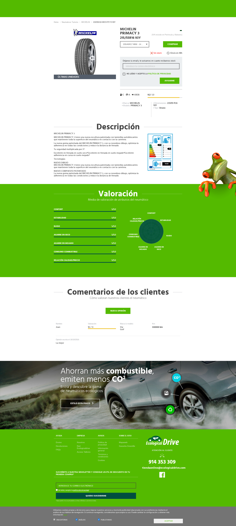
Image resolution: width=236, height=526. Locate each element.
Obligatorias (61, 520)
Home (56, 22)
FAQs (58, 450)
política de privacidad (159, 74)
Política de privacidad (102, 443)
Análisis (82, 520)
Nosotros (81, 442)
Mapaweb (123, 442)
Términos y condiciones (103, 455)
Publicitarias (106, 520)
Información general (103, 449)
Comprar (172, 44)
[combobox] (134, 44)
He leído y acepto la (148, 74)
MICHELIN (85, 22)
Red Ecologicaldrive (83, 447)
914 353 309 (162, 462)
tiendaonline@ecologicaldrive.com (163, 467)
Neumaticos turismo (70, 22)
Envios (59, 442)
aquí (65, 515)
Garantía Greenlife (127, 446)
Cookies (101, 460)
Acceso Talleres (83, 452)
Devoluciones (61, 446)
